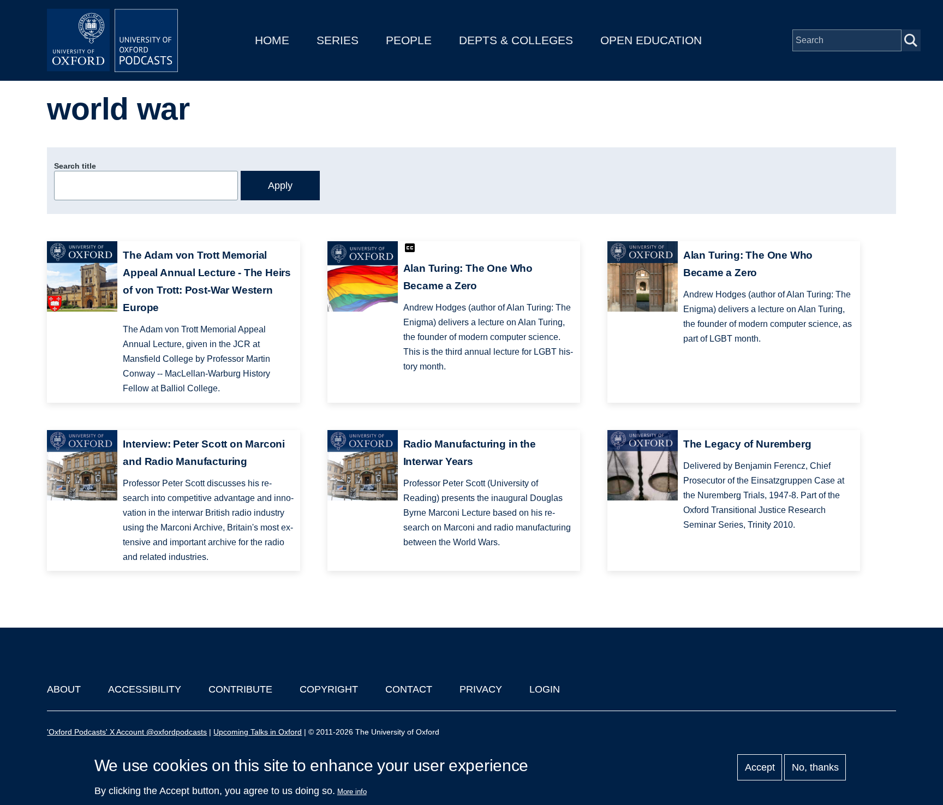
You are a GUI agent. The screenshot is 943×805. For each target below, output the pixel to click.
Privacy (480, 689)
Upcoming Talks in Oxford (257, 732)
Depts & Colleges (516, 40)
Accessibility (144, 689)
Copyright (329, 689)
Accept (760, 767)
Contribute (240, 689)
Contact (408, 689)
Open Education (651, 40)
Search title (75, 166)
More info (352, 792)
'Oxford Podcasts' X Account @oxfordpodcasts (127, 732)
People (409, 40)
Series (338, 40)
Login (544, 689)
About (64, 689)
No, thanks (815, 767)
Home (272, 40)
